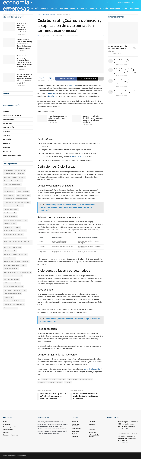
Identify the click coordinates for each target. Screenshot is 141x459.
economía (72, 85)
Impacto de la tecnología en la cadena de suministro (16, 242)
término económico (85, 379)
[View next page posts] (72, 131)
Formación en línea (10, 223)
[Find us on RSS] (114, 2)
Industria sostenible (10, 251)
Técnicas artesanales (10, 308)
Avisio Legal (7, 424)
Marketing (94, 8)
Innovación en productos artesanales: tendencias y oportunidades (22, 27)
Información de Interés (119, 8)
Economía (104, 8)
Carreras (83, 8)
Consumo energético (23, 191)
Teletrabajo (7, 290)
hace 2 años (21, 34)
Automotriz (7, 123)
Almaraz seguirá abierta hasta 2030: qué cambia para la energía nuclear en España (127, 424)
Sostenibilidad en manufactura (13, 286)
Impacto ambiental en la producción (15, 238)
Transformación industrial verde (14, 304)
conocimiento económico (47, 382)
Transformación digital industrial (14, 301)
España (51, 96)
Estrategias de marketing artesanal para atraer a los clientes (118, 48)
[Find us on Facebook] (103, 2)
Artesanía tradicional (18, 177)
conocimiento (72, 379)
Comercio (6, 135)
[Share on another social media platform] (101, 79)
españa (44, 379)
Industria (74, 8)
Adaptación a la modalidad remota (14, 170)
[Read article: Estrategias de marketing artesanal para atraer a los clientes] (123, 33)
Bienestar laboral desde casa (13, 181)
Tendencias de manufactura (12, 293)
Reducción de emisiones (11, 279)
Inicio (5, 421)
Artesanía (64, 8)
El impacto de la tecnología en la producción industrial (123, 61)
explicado (68, 382)
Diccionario (134, 8)
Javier (47, 36)
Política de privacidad (10, 427)
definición (51, 93)
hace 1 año (21, 85)
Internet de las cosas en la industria (15, 265)
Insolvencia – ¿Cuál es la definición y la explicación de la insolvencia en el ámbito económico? (93, 119)
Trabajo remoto (8, 297)
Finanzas (6, 131)
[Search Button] (137, 2)
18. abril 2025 (88, 124)
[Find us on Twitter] (107, 2)
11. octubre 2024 (57, 36)
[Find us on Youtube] (111, 2)
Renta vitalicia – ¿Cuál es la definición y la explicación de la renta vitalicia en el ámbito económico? (24, 78)
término (59, 382)
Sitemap (5, 432)
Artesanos (21, 173)
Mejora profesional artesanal (13, 276)
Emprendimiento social (11, 209)
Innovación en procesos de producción (15, 254)
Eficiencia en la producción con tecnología (17, 202)
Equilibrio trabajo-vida (10, 216)
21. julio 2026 (53, 122)
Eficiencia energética (23, 195)
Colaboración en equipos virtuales (14, 188)
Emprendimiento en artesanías (13, 205)
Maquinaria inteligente (11, 272)
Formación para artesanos (12, 227)
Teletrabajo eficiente (20, 290)
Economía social (9, 195)
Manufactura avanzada (11, 268)
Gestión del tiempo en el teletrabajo (15, 230)
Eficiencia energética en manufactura (15, 198)
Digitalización (8, 127)
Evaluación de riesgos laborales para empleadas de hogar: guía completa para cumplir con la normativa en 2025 (125, 71)
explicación (61, 379)
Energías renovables (10, 213)
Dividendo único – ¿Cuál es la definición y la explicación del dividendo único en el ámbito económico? (24, 43)
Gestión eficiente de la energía (13, 234)
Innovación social (9, 258)
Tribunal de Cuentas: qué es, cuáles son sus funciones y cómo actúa (57, 118)
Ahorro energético (9, 173)
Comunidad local (9, 191)
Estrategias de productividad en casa (15, 220)
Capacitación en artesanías (12, 184)
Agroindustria (8, 119)
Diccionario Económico (63, 14)
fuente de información (92, 369)
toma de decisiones (77, 157)
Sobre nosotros (8, 429)
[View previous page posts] (68, 131)
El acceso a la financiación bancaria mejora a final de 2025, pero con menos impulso (125, 82)
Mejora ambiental (25, 272)
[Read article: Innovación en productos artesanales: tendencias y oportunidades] (9, 26)
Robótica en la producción (12, 283)
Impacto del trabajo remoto (12, 247)
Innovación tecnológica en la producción (16, 261)
